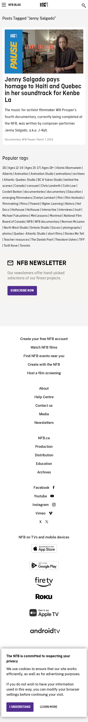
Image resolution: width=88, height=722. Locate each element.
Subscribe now (22, 290)
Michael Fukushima (15, 216)
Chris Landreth (51, 186)
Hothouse (17, 210)
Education (74, 192)
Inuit (78, 210)
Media (44, 414)
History (69, 204)
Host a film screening (44, 373)
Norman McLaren (73, 222)
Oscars (56, 228)
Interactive (49, 210)
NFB (30, 222)
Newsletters (44, 423)
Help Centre (44, 397)
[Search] (84, 5)
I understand (20, 707)
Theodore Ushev (66, 240)
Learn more (48, 707)
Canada (19, 186)
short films (55, 234)
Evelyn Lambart (44, 198)
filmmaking (10, 204)
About (44, 388)
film (60, 198)
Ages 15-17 (32, 168)
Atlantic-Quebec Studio (19, 180)
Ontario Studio (39, 228)
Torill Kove (11, 246)
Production (44, 447)
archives (79, 174)
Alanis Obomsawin (68, 168)
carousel (33, 186)
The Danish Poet (42, 240)
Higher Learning (52, 204)
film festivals (74, 198)
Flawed (34, 204)
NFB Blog (14, 5)
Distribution (44, 455)
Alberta (7, 174)
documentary (56, 192)
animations (63, 174)
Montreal (56, 216)
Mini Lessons (39, 216)
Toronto (25, 246)
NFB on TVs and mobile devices (44, 537)
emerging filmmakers (17, 198)
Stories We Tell (74, 234)
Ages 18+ (48, 168)
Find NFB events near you (43, 356)
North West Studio (16, 228)
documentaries (34, 192)
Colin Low (69, 186)
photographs (71, 228)
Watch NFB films (44, 347)
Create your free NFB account (44, 339)
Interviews (66, 210)
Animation (21, 174)
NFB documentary (47, 222)
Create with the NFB (44, 364)
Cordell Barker (12, 192)
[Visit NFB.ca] (51, 5)
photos (7, 234)
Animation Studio (42, 174)
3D (4, 168)
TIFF (82, 240)
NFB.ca (44, 438)
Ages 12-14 (15, 168)
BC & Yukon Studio (50, 180)
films (23, 204)
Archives (44, 472)
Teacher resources (16, 240)
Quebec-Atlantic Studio (29, 234)
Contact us (44, 406)
